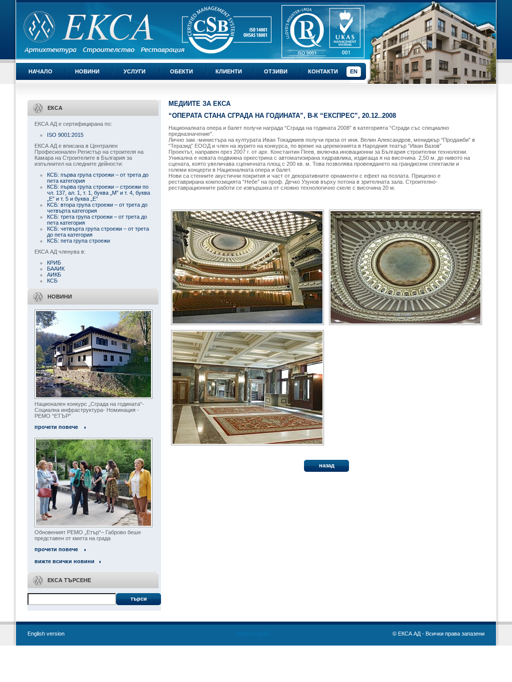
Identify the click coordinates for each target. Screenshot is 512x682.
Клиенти (229, 71)
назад (326, 465)
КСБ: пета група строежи (78, 241)
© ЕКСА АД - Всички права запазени (438, 634)
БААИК (55, 269)
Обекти (181, 71)
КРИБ (54, 263)
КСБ (52, 281)
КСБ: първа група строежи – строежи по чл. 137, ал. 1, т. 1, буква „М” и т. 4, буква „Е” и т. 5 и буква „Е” (98, 193)
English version (46, 634)
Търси (138, 599)
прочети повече (56, 427)
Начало (40, 71)
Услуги (135, 71)
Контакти (323, 71)
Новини (87, 71)
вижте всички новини (64, 561)
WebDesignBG (254, 634)
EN (354, 71)
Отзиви (276, 71)
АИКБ (54, 275)
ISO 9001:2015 (65, 135)
